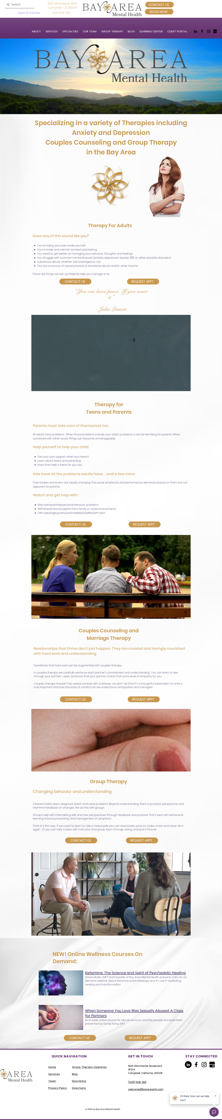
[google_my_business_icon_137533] (215, 31)
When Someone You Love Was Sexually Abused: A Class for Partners (134, 1013)
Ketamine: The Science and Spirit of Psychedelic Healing (135, 972)
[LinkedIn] (195, 31)
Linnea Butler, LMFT (96, 977)
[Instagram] (208, 31)
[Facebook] (202, 31)
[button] (53, 31)
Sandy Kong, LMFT (114, 1024)
